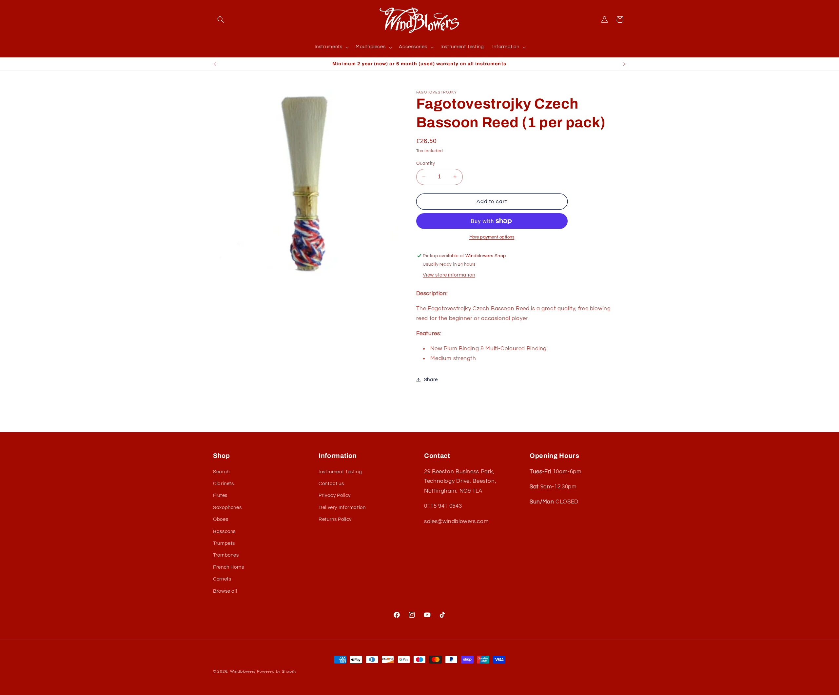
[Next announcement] (624, 64)
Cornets (222, 579)
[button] (220, 19)
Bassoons (224, 531)
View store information (449, 275)
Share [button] (431, 379)
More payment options (492, 237)
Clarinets (223, 483)
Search (221, 471)
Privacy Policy (335, 495)
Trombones (226, 555)
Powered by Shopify (277, 671)
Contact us (331, 483)
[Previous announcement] (215, 64)
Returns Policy (335, 519)
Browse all (225, 590)
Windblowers (243, 671)
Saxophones (227, 507)
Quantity (425, 163)
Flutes (220, 495)
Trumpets (224, 543)
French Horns (228, 566)
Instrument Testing (340, 471)
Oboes (220, 519)
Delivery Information (342, 507)
